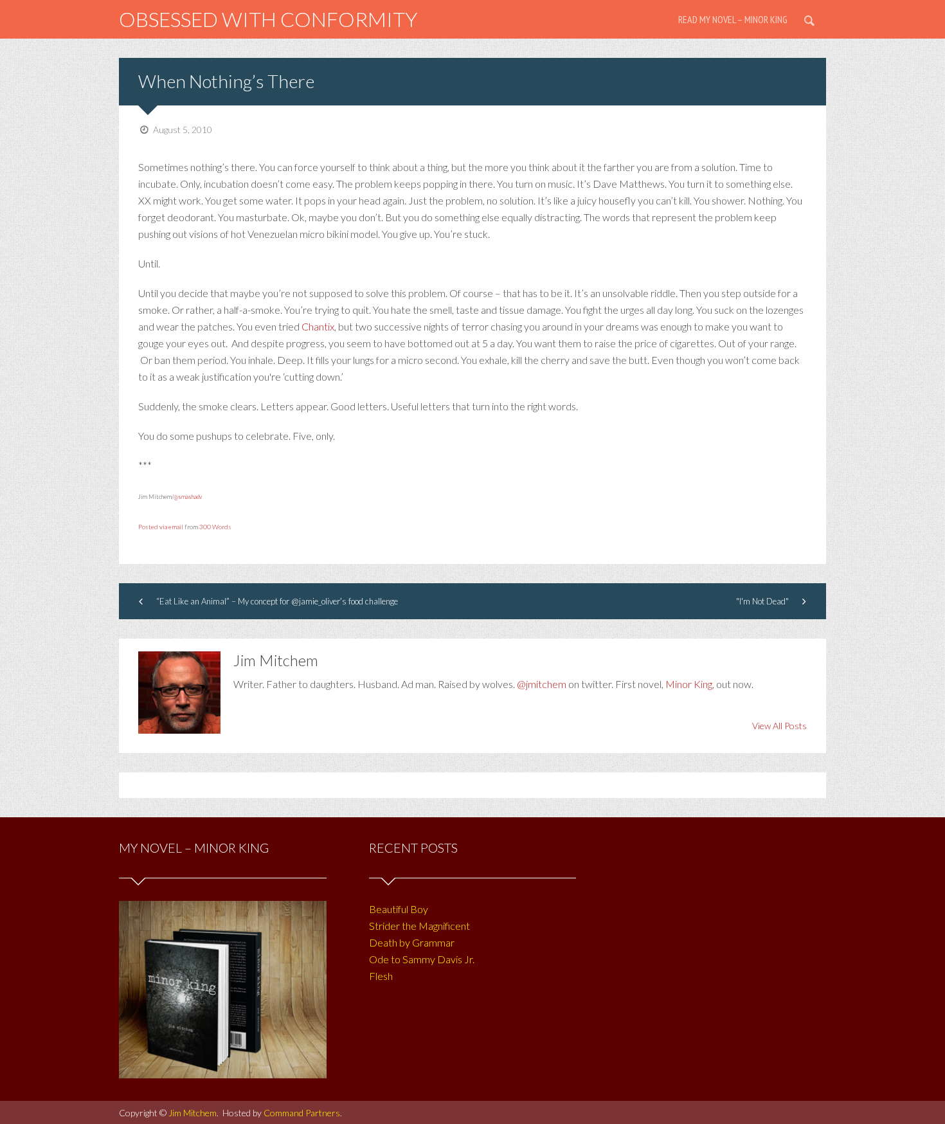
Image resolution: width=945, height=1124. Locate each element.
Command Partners (302, 1112)
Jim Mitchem (192, 1112)
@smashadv (188, 496)
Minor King (688, 684)
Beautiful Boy (398, 909)
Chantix (318, 326)
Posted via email (160, 526)
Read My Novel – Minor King (733, 19)
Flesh (381, 976)
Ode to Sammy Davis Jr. (421, 959)
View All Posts (779, 725)
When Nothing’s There (226, 81)
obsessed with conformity (268, 19)
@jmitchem (541, 684)
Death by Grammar (412, 942)
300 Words (215, 526)
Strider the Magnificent (419, 926)
